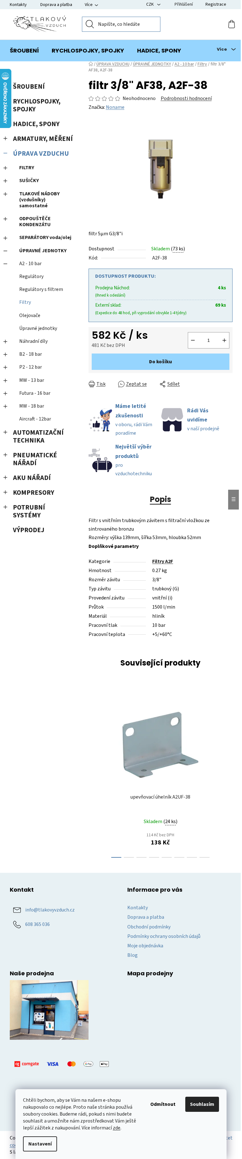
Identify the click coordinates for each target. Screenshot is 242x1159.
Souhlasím (202, 1104)
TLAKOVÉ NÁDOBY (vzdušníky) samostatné (39, 199)
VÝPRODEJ (28, 530)
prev (94, 777)
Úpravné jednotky (38, 328)
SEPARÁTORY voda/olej (45, 237)
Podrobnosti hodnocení (186, 98)
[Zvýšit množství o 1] (224, 340)
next (227, 777)
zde (116, 1127)
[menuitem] (24, 50)
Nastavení (40, 1143)
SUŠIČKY (29, 180)
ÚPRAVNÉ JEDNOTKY (42, 250)
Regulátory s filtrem (41, 289)
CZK (150, 4)
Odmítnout (163, 1104)
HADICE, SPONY (36, 124)
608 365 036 (37, 924)
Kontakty (18, 5)
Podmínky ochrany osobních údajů (163, 936)
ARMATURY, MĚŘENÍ (43, 138)
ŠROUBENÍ (29, 86)
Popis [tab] (160, 499)
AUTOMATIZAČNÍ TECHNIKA (38, 436)
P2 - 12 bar (30, 367)
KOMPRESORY (33, 492)
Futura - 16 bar (34, 393)
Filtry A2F (162, 561)
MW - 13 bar (31, 380)
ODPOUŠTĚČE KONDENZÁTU (35, 221)
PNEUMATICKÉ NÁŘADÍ (35, 459)
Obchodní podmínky (148, 926)
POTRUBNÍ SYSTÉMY (29, 511)
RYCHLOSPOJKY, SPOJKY (36, 105)
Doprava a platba (56, 5)
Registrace (215, 4)
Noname (115, 107)
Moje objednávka (145, 945)
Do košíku (160, 361)
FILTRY (26, 167)
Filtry (25, 302)
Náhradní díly (33, 341)
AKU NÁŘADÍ (32, 477)
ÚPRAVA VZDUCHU (41, 153)
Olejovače (29, 315)
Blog (132, 955)
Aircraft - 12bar (35, 418)
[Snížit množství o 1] (193, 340)
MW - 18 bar (31, 406)
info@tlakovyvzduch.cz (50, 909)
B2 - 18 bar (30, 354)
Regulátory (31, 276)
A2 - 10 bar (30, 263)
